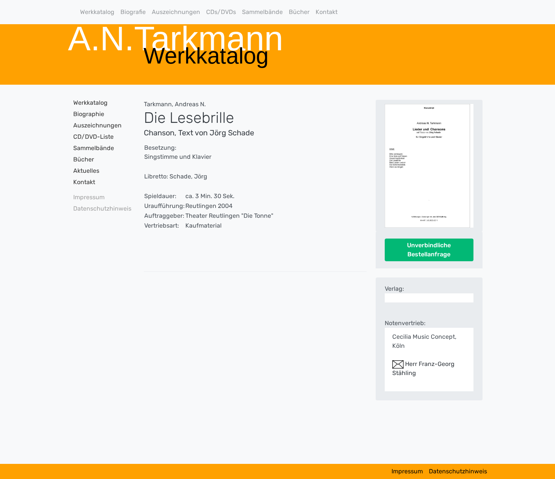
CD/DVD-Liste (93, 136)
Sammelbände (262, 12)
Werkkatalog (97, 12)
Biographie (88, 114)
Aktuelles (86, 170)
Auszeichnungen (176, 12)
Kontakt (327, 12)
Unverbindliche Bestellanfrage (429, 250)
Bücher (299, 12)
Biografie (133, 12)
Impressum (89, 197)
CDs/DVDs (221, 12)
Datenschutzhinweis (99, 208)
